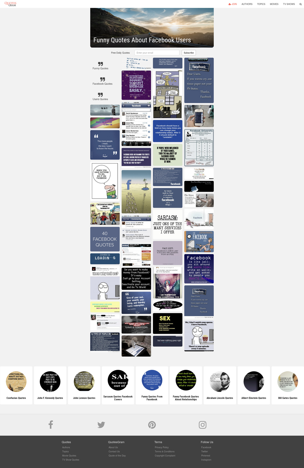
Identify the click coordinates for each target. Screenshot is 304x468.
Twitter (204, 451)
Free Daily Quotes (120, 52)
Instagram (206, 459)
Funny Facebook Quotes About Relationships (152, 398)
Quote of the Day (117, 455)
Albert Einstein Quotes (220, 398)
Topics (261, 4)
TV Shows (289, 4)
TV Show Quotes (70, 459)
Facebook (206, 447)
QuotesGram (10, 4)
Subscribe (189, 52)
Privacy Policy (162, 447)
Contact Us (114, 451)
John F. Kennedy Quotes (16, 398)
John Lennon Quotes (50, 398)
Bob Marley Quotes (288, 398)
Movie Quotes (69, 455)
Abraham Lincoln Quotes (186, 398)
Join (234, 4)
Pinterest (205, 455)
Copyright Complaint (165, 455)
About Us (113, 447)
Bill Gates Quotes (253, 398)
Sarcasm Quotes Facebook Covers (84, 398)
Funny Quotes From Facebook (118, 398)
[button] (300, 4)
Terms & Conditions (164, 451)
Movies (274, 4)
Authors (247, 4)
